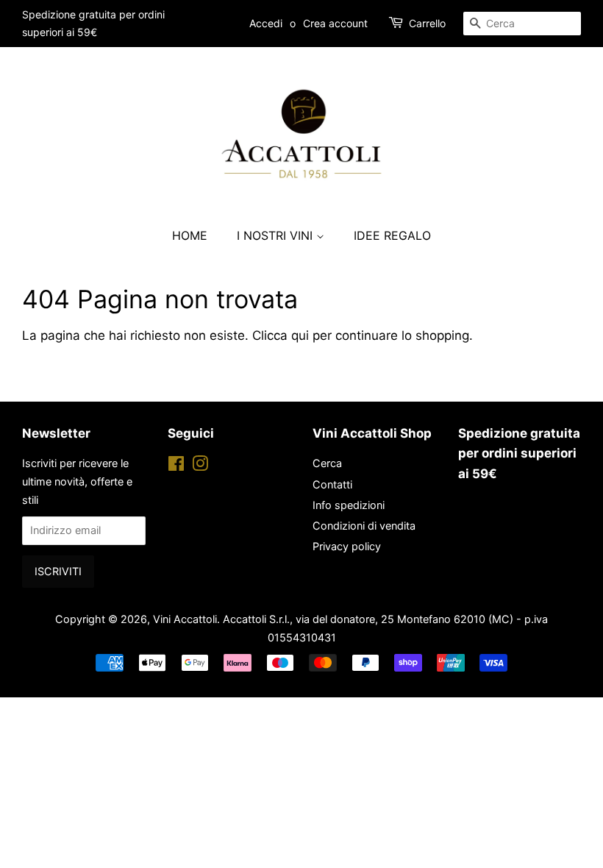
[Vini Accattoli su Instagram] (200, 466)
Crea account (335, 23)
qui (300, 335)
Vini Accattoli (185, 619)
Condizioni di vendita (364, 525)
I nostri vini (276, 235)
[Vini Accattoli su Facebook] (176, 466)
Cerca (327, 463)
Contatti (332, 484)
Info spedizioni (349, 505)
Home (189, 235)
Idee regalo (392, 235)
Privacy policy (347, 546)
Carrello (427, 23)
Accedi (265, 23)
